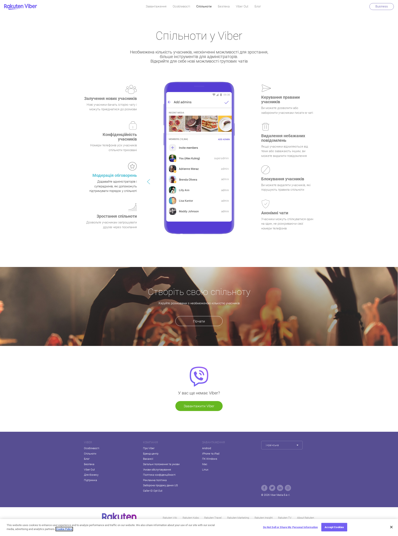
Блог (258, 6)
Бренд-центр (150, 453)
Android (206, 448)
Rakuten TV (284, 517)
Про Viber (148, 448)
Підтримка (90, 480)
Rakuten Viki (170, 517)
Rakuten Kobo (191, 517)
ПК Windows (209, 458)
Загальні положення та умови (161, 464)
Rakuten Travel (213, 517)
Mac (204, 464)
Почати (199, 321)
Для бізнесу (91, 474)
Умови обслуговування (157, 469)
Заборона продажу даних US (160, 485)
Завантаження (156, 6)
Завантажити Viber (199, 406)
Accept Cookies (334, 527)
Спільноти (204, 6)
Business (381, 6)
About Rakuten (305, 517)
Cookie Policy (64, 529)
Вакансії (148, 458)
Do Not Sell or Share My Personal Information (290, 527)
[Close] (391, 527)
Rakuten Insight (264, 517)
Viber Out (242, 6)
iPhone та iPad (210, 453)
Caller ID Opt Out (152, 490)
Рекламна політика (155, 480)
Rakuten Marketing (238, 517)
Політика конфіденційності (159, 474)
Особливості (181, 6)
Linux (205, 469)
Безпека (224, 6)
